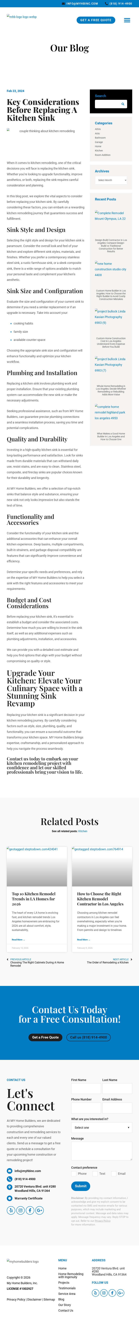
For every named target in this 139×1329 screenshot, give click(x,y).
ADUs (98, 129)
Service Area (66, 1294)
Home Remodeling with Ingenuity (70, 1275)
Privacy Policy (103, 1220)
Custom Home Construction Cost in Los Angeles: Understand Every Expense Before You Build (111, 342)
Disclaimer (34, 1299)
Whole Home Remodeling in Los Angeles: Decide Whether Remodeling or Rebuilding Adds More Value (111, 390)
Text (102, 1173)
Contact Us (65, 1310)
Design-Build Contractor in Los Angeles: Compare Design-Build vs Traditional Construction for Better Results (111, 246)
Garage (99, 142)
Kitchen (99, 150)
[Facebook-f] (30, 1210)
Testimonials (67, 1288)
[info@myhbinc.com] (63, 3)
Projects (63, 1282)
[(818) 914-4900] (106, 3)
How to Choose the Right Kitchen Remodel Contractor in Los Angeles (100, 898)
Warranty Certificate (29, 1198)
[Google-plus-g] (39, 1210)
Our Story (64, 1305)
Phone (82, 1173)
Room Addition (103, 155)
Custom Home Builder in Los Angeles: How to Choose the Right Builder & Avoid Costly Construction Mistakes (111, 294)
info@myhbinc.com (82, 3)
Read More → (18, 940)
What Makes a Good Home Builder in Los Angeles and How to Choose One (111, 436)
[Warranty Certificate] (9, 1198)
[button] (127, 20)
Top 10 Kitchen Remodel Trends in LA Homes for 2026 (33, 898)
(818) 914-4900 (121, 3)
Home (98, 146)
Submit (80, 1186)
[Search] (123, 104)
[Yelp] (11, 1210)
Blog (61, 1299)
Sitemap (49, 1299)
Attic (97, 133)
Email (121, 1173)
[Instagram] (20, 1210)
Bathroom (100, 137)
